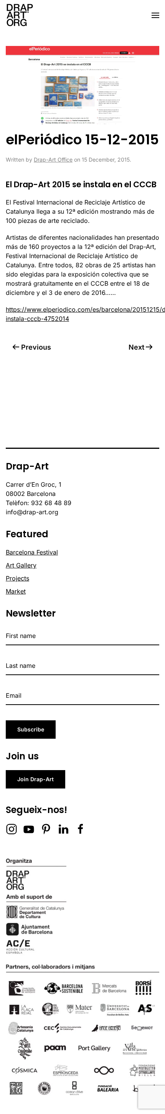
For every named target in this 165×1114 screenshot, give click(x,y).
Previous (36, 347)
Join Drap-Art (35, 779)
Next (136, 347)
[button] (155, 15)
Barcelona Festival (32, 552)
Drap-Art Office (53, 159)
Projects (17, 578)
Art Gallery (21, 565)
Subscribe (30, 729)
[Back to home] (19, 15)
